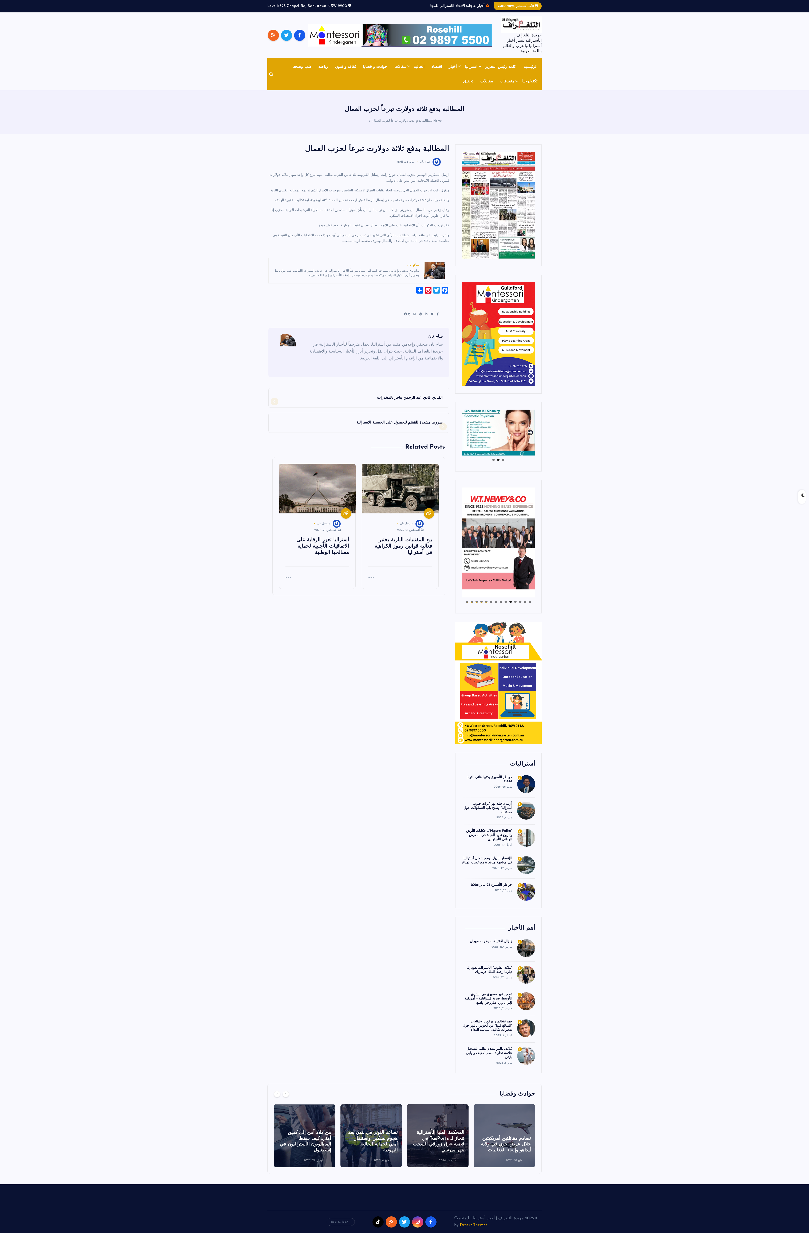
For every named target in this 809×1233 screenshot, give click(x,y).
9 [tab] (491, 608)
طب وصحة (302, 73)
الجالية (419, 73)
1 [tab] (503, 466)
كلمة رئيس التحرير (500, 73)
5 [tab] (510, 608)
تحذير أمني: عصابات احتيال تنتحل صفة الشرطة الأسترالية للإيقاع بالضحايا (371, 1150)
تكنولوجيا (529, 88)
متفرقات (507, 88)
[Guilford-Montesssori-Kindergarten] (498, 340)
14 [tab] (467, 608)
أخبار (453, 73)
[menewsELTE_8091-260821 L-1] (498, 212)
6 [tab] (506, 608)
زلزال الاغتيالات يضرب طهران (491, 947)
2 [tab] (498, 466)
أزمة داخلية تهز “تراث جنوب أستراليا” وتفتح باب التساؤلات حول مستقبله (488, 814)
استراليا (471, 73)
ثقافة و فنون (345, 73)
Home (437, 127)
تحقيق (468, 88)
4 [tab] (515, 608)
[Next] (286, 1100)
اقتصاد (436, 73)
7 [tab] (501, 608)
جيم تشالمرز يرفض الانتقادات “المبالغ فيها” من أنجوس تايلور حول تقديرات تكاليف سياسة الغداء (487, 1032)
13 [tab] (472, 608)
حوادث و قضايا (375, 73)
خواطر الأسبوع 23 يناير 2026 (491, 891)
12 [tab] (476, 608)
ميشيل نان (406, 530)
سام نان (425, 168)
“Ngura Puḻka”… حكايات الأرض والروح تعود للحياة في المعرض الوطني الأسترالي (489, 842)
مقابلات (486, 88)
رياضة (323, 73)
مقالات (400, 73)
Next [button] (530, 438)
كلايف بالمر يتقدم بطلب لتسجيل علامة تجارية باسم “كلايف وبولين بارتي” (489, 1060)
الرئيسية (530, 73)
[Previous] (277, 1100)
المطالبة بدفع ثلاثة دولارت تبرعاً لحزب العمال (402, 127)
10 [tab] (486, 608)
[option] (504, 1142)
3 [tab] (493, 466)
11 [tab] (481, 608)
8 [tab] (496, 608)
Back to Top (338, 1228)
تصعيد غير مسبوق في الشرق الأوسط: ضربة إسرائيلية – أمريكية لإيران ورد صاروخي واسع (488, 1005)
